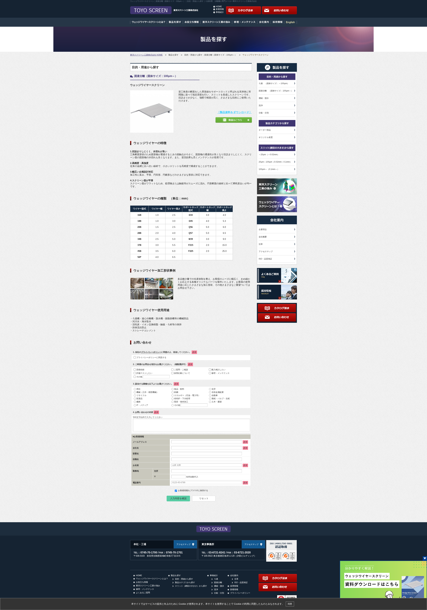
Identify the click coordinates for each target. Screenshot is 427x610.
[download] (383, 562)
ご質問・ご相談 (181, 369)
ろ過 (216, 579)
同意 (290, 604)
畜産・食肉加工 (181, 401)
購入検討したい (218, 369)
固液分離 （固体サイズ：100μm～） (276, 91)
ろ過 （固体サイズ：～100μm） (274, 83)
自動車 (215, 395)
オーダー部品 (265, 130)
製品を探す (173, 55)
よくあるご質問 (143, 592)
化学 (214, 389)
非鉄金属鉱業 (218, 392)
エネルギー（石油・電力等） (187, 395)
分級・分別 (264, 113)
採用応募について (182, 373)
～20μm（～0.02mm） (269, 154)
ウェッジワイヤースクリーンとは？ (152, 578)
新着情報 (220, 9)
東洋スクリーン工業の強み (148, 585)
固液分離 (218, 582)
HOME (219, 6)
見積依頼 (140, 369)
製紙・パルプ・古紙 (221, 398)
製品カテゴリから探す (185, 582)
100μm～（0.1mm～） (269, 169)
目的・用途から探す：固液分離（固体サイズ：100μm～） (210, 55)
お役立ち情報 (142, 582)
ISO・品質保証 (265, 259)
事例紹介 (220, 12)
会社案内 (234, 575)
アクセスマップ (266, 251)
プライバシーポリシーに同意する (151, 357)
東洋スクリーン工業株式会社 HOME (146, 55)
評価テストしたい (144, 373)
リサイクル (141, 395)
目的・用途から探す (184, 579)
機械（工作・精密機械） (147, 392)
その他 (139, 377)
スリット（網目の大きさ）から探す (191, 586)
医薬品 (139, 398)
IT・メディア (142, 405)
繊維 (138, 401)
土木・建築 (217, 401)
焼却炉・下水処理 (182, 398)
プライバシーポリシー (151, 352)
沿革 (261, 244)
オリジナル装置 (266, 137)
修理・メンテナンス (220, 373)
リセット (203, 498)
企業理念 (263, 229)
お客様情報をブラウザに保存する (192, 490)
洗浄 (261, 105)
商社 (138, 389)
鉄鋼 (176, 392)
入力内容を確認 (178, 498)
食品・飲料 (179, 389)
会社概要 (263, 237)
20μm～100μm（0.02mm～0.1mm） (275, 162)
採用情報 (234, 586)
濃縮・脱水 (264, 98)
